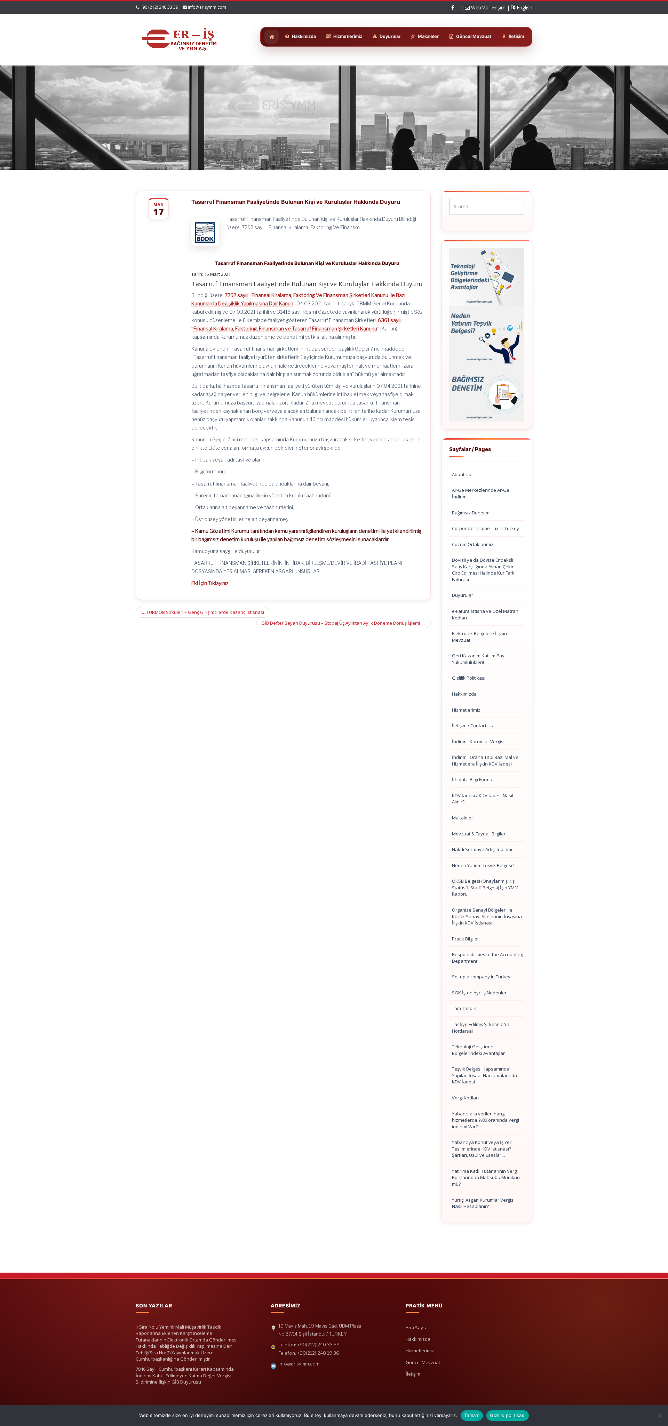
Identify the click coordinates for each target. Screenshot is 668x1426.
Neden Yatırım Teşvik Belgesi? (483, 865)
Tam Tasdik (464, 1008)
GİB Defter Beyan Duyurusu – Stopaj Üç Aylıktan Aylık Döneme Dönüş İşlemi (343, 623)
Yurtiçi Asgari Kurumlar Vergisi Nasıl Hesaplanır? (483, 1203)
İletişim (413, 1374)
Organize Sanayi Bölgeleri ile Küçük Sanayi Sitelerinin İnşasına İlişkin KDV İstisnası (487, 916)
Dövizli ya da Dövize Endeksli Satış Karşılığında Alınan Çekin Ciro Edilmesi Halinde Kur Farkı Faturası (484, 570)
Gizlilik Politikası (468, 678)
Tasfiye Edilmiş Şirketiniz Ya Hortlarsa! (480, 1027)
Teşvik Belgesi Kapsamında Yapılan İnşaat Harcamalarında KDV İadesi (484, 1075)
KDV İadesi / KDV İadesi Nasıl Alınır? (482, 798)
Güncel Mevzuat (423, 1362)
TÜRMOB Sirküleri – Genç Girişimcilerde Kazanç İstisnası (202, 612)
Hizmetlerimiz (466, 710)
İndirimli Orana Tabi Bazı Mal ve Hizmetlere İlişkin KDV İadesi (485, 760)
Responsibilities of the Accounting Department (487, 957)
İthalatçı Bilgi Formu (472, 779)
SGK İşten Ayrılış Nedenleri (480, 993)
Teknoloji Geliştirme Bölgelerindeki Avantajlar (478, 1049)
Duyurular (462, 595)
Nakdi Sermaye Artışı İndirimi (482, 849)
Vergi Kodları (465, 1098)
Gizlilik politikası (507, 1415)
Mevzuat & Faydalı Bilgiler (479, 834)
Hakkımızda (464, 694)
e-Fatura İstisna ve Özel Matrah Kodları (485, 614)
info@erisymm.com (207, 7)
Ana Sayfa (417, 1327)
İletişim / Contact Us (472, 725)
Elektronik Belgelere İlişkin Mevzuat (479, 636)
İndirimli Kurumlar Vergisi (478, 741)
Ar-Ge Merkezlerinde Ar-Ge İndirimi (480, 493)
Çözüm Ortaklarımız (472, 544)
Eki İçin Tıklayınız (210, 583)
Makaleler (462, 818)
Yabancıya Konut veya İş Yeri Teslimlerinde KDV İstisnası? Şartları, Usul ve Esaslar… (482, 1148)
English (523, 7)
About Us (461, 474)
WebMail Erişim (488, 7)
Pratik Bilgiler (465, 939)
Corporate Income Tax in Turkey (485, 528)
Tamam (471, 1415)
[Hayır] (659, 1415)
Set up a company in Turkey (481, 977)
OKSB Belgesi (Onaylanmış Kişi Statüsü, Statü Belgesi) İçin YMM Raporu (485, 887)
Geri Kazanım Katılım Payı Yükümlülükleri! (479, 658)
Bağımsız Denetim (471, 513)
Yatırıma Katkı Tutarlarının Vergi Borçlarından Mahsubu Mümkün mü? (486, 1177)
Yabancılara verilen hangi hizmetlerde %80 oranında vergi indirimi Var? (485, 1120)
